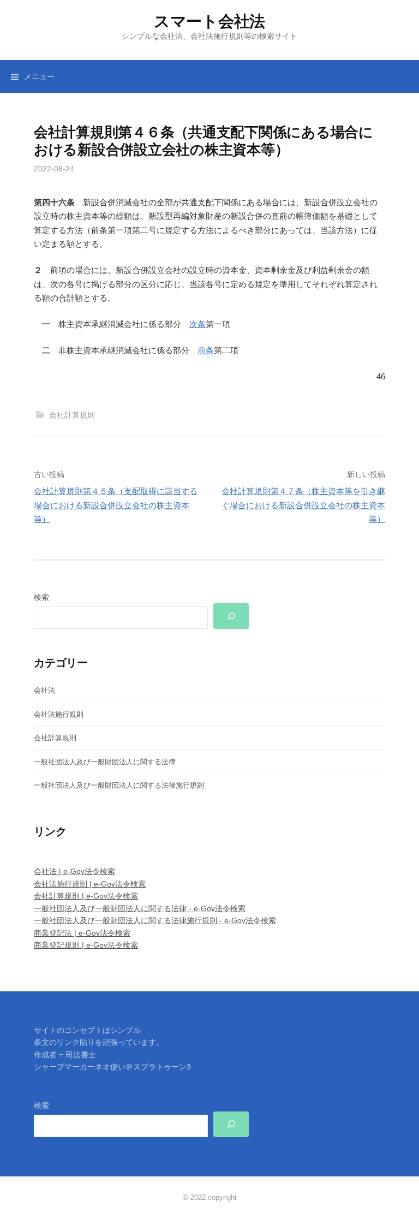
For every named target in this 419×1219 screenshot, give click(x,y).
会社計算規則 (72, 415)
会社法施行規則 (58, 714)
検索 (41, 597)
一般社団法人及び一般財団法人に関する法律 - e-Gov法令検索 (140, 908)
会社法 (44, 690)
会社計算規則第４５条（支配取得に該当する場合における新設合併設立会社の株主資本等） (115, 505)
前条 (205, 350)
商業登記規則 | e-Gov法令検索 (86, 945)
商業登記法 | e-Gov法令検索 (82, 933)
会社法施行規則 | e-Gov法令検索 (90, 883)
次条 (197, 324)
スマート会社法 (209, 21)
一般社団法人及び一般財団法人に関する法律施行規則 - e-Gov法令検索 (155, 920)
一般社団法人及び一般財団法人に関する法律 (105, 762)
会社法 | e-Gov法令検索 (74, 871)
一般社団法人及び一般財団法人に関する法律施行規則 (119, 785)
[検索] (231, 616)
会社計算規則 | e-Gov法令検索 (86, 895)
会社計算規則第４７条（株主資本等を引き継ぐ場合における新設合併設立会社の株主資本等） (303, 505)
